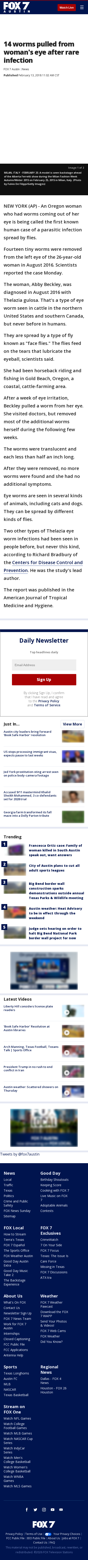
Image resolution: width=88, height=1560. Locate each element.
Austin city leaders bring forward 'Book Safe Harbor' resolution (27, 733)
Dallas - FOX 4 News (50, 1380)
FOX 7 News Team (17, 1318)
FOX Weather (50, 1336)
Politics (9, 1196)
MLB (7, 1384)
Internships (12, 1333)
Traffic (8, 1185)
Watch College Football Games (15, 1426)
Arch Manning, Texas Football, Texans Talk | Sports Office (31, 1048)
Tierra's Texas (14, 1239)
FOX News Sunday (17, 1211)
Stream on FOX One (14, 1409)
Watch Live (67, 7)
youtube (52, 1509)
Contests (46, 1211)
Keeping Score (50, 1185)
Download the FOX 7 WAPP (54, 1314)
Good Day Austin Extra (16, 1263)
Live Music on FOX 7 (53, 1198)
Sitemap (10, 1216)
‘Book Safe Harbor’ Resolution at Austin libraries (27, 1028)
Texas (8, 1190)
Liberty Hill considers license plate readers (28, 1008)
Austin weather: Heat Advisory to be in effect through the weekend (55, 913)
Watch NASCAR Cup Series (18, 1441)
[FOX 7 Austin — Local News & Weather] (17, 7)
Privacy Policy (48, 701)
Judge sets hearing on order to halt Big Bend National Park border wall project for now (55, 933)
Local (8, 1179)
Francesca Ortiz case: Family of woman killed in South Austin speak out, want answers (55, 850)
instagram (44, 1509)
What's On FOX (15, 1302)
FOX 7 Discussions (53, 1272)
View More (72, 724)
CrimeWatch (49, 1239)
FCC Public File (14, 1344)
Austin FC (10, 1378)
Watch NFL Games (17, 1418)
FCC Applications (16, 1350)
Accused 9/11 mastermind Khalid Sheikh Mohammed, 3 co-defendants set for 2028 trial (30, 795)
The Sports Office (16, 1250)
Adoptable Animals (54, 1205)
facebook (26, 1509)
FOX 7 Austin (12, 69)
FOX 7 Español (14, 1245)
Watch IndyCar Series (14, 1450)
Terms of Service (47, 705)
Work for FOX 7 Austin (15, 1326)
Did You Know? (51, 1341)
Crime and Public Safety (16, 1203)
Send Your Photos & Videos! (53, 1323)
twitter (35, 1509)
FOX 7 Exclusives (50, 1230)
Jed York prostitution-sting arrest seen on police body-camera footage (31, 773)
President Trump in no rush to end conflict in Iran (28, 1068)
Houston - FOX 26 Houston (53, 1390)
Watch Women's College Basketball (17, 1469)
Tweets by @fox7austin (19, 1154)
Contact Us (12, 1308)
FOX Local (14, 1227)
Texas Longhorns (16, 1373)
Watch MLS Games (18, 1486)
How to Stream (15, 1234)
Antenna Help (13, 1355)
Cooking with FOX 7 (54, 1190)
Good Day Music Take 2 (16, 1273)
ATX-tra (45, 1277)
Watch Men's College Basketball (17, 1459)
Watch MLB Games (18, 1433)
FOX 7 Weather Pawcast (51, 1304)
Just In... (12, 724)
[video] (73, 1011)
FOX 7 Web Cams (53, 1331)
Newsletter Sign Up (18, 1313)
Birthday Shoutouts (54, 1179)
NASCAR (10, 1389)
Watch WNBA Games (13, 1478)
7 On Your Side (51, 1245)
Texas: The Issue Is (54, 1256)
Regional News (49, 1369)
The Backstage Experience (14, 1282)
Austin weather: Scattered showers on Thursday (31, 1089)
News (25, 69)
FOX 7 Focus (49, 1250)
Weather (49, 1296)
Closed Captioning (17, 1339)
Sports (10, 1366)
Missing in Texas (52, 1267)
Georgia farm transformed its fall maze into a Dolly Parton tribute (28, 814)
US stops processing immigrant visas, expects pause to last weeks (30, 753)
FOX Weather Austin (18, 1256)
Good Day (50, 1173)
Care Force (48, 1261)
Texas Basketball (16, 1395)
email (61, 1509)
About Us (13, 1296)
